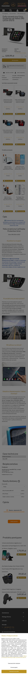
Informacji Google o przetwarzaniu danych (17, 657)
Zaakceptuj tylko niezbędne (14, 663)
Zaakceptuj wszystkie (14, 671)
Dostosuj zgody (14, 667)
